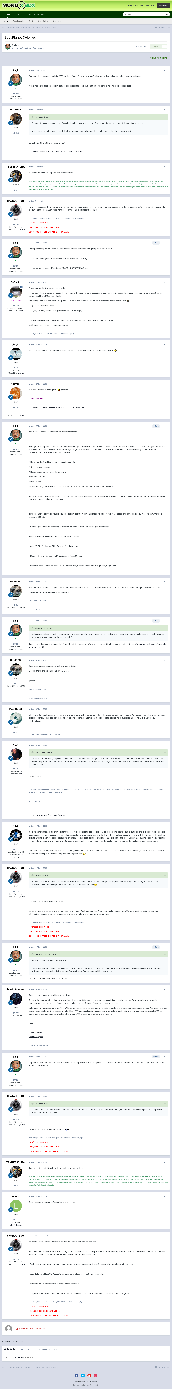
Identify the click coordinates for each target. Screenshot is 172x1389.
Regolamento (18, 21)
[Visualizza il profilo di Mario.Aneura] (16, 999)
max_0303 (15, 709)
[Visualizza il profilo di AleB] (16, 754)
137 (17, 849)
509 (17, 133)
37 (17, 605)
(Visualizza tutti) (53, 1349)
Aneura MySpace (36, 1037)
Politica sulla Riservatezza (86, 1382)
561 (17, 368)
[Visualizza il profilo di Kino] (16, 835)
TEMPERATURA (15, 166)
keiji (17, 45)
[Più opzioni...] (165, 70)
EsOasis (15, 282)
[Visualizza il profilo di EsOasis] (16, 292)
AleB (15, 745)
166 (17, 1220)
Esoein (20, 311)
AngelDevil (19, 1357)
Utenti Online (43, 21)
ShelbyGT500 (15, 201)
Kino (15, 825)
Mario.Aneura (15, 989)
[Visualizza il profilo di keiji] (8, 47)
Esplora (7, 14)
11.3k (17, 93)
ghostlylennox (16, 1225)
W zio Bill (15, 109)
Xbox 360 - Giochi (35, 48)
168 (17, 732)
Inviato (38, 70)
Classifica (57, 21)
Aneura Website (35, 1032)
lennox (15, 1196)
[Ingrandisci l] (128, 301)
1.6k (17, 768)
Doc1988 (15, 581)
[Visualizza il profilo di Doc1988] (16, 591)
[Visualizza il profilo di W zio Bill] (16, 119)
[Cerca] (167, 14)
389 (17, 1013)
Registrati (163, 5)
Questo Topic (155, 14)
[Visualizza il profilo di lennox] (16, 1206)
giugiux (20, 373)
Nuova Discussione (158, 58)
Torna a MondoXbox (35, 14)
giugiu (15, 344)
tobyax (15, 383)
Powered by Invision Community (86, 1385)
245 (17, 224)
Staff (31, 21)
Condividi (141, 46)
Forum (5, 21)
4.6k (17, 305)
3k (17, 190)
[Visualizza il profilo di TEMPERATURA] (16, 176)
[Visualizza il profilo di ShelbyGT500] (16, 210)
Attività (19, 14)
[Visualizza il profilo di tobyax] (16, 393)
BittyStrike (20, 229)
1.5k (17, 407)
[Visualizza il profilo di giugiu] (16, 354)
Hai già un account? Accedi (140, 5)
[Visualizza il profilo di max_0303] (16, 718)
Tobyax (20, 415)
